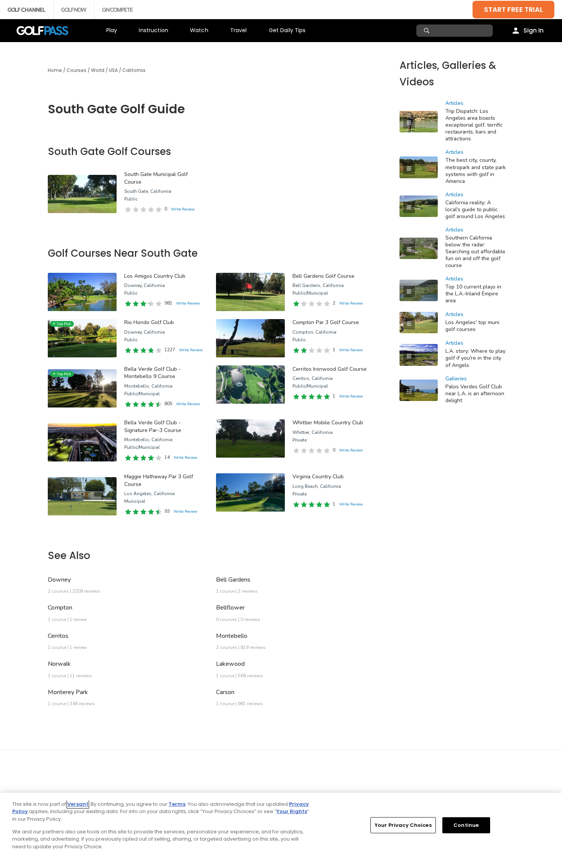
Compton (60, 607)
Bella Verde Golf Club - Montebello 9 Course (152, 372)
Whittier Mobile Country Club (327, 422)
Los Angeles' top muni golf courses (472, 326)
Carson (225, 692)
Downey (59, 579)
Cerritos (58, 636)
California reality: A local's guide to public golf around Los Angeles (475, 209)
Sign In (533, 30)
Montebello (231, 636)
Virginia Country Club (318, 476)
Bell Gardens (233, 579)
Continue (466, 825)
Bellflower (230, 607)
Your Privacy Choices (403, 825)
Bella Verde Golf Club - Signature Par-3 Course (152, 426)
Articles (454, 103)
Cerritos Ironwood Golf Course (329, 369)
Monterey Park (68, 692)
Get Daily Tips (287, 30)
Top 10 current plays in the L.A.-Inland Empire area (473, 293)
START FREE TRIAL (513, 9)
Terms (177, 804)
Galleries (456, 378)
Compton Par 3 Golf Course (325, 322)
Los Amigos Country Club (154, 276)
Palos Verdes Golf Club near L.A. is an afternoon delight (474, 393)
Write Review (183, 209)
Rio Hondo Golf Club (149, 322)
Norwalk (59, 664)
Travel (238, 30)
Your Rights (291, 811)
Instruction (153, 30)
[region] (281, 826)
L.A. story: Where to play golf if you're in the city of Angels (475, 357)
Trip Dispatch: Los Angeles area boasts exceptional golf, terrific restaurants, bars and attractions (474, 125)
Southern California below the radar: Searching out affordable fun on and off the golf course (475, 251)
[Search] (427, 30)
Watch (199, 30)
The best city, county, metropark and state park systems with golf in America (475, 170)
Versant (77, 804)
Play (111, 30)
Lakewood (230, 664)
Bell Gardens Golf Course (323, 276)
